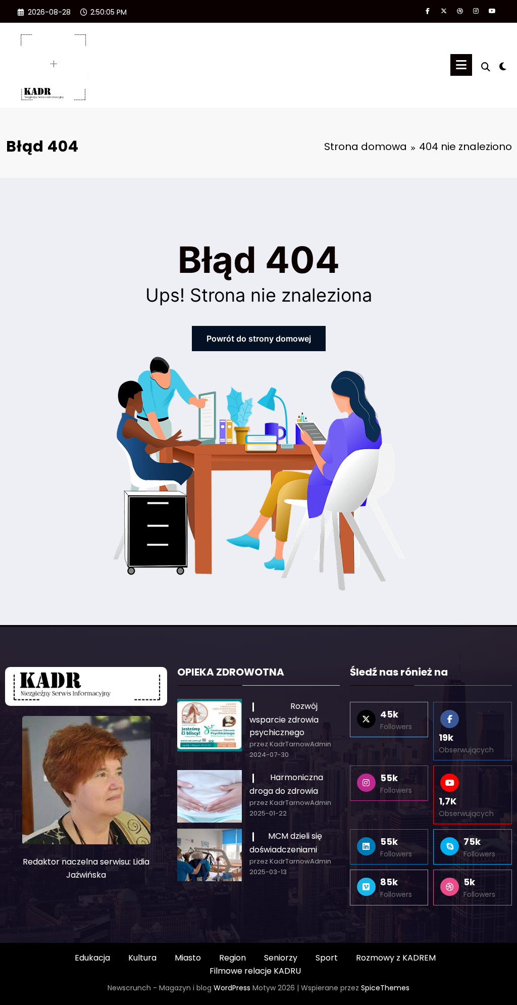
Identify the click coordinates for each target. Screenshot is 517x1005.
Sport (327, 958)
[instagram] (476, 11)
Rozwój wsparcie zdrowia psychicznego (284, 719)
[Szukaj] (486, 67)
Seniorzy (280, 958)
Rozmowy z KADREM (396, 958)
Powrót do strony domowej (258, 338)
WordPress (232, 988)
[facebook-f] (428, 11)
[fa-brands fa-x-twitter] (444, 11)
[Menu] (461, 65)
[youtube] (492, 11)
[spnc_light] (502, 65)
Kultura (142, 958)
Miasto (188, 958)
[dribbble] (460, 11)
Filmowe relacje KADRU (255, 971)
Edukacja (92, 958)
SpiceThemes (385, 988)
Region (232, 958)
